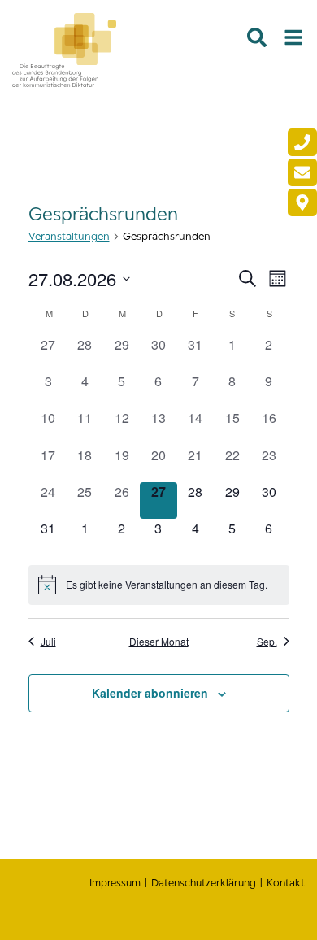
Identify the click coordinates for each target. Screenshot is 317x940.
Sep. (267, 641)
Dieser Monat (159, 641)
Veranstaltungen (69, 235)
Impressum (115, 883)
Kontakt (286, 883)
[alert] (158, 584)
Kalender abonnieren (150, 693)
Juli (48, 641)
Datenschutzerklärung (203, 883)
